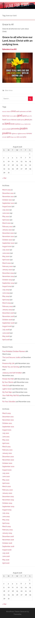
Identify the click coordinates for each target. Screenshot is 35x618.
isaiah (19, 119)
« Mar (4, 178)
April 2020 (6, 260)
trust (15, 137)
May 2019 (5, 296)
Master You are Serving (10, 367)
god (19, 115)
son (5, 137)
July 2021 (5, 210)
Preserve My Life (8, 363)
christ (13, 111)
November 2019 (8, 276)
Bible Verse (9, 90)
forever (11, 116)
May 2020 (5, 256)
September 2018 (8, 323)
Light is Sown (7, 389)
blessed (4, 111)
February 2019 (7, 306)
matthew (17, 124)
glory (15, 116)
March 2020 (6, 263)
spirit (8, 137)
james (22, 119)
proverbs (15, 129)
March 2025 (6, 190)
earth (17, 111)
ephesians (23, 111)
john (30, 119)
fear (8, 116)
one (29, 124)
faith (29, 111)
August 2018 (6, 326)
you (24, 137)
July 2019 (5, 290)
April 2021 (5, 220)
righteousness (22, 133)
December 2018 (8, 313)
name (26, 124)
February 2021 (7, 226)
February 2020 (7, 266)
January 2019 (7, 310)
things (12, 137)
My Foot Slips (7, 392)
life (3, 124)
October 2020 (7, 240)
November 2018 (8, 316)
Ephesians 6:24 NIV (9, 49)
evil (27, 111)
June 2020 (6, 253)
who (18, 137)
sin (3, 137)
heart (4, 120)
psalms (6, 133)
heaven (9, 119)
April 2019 (5, 300)
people (8, 129)
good (25, 116)
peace (4, 129)
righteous (14, 133)
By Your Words (7, 382)
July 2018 (5, 330)
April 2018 (5, 340)
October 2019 (7, 280)
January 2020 (7, 270)
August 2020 (6, 246)
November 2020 (8, 236)
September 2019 (8, 283)
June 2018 (6, 333)
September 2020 (8, 243)
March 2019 (6, 303)
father (4, 116)
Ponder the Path (8, 379)
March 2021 (6, 223)
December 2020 (8, 233)
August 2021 (6, 206)
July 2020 (5, 250)
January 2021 (7, 230)
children (8, 111)
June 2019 (6, 293)
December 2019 (8, 273)
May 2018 (5, 336)
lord (7, 123)
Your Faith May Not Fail (10, 395)
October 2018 (7, 320)
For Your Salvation (8, 401)
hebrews (14, 119)
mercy (22, 124)
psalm (24, 128)
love (12, 124)
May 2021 (5, 216)
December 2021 (8, 193)
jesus (27, 119)
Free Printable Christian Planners (13, 351)
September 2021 (8, 203)
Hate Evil (5, 385)
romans (29, 133)
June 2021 (5, 213)
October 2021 (7, 200)
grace (28, 116)
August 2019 (6, 286)
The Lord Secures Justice (11, 357)
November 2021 (8, 196)
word (21, 137)
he (31, 116)
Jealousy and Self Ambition (12, 373)
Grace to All (8, 24)
